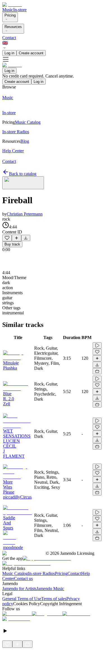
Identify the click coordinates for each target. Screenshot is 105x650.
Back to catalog (22, 173)
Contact (9, 37)
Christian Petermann (25, 214)
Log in (9, 53)
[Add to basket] (97, 371)
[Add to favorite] (7, 238)
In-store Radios (41, 573)
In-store (20, 9)
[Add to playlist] (16, 238)
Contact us (23, 578)
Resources (13, 27)
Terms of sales (53, 598)
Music (7, 9)
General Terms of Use (21, 598)
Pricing (10, 15)
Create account (31, 53)
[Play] (23, 182)
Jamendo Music (50, 588)
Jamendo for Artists (19, 588)
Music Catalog (15, 573)
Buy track (12, 244)
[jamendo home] (12, 4)
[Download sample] (25, 238)
